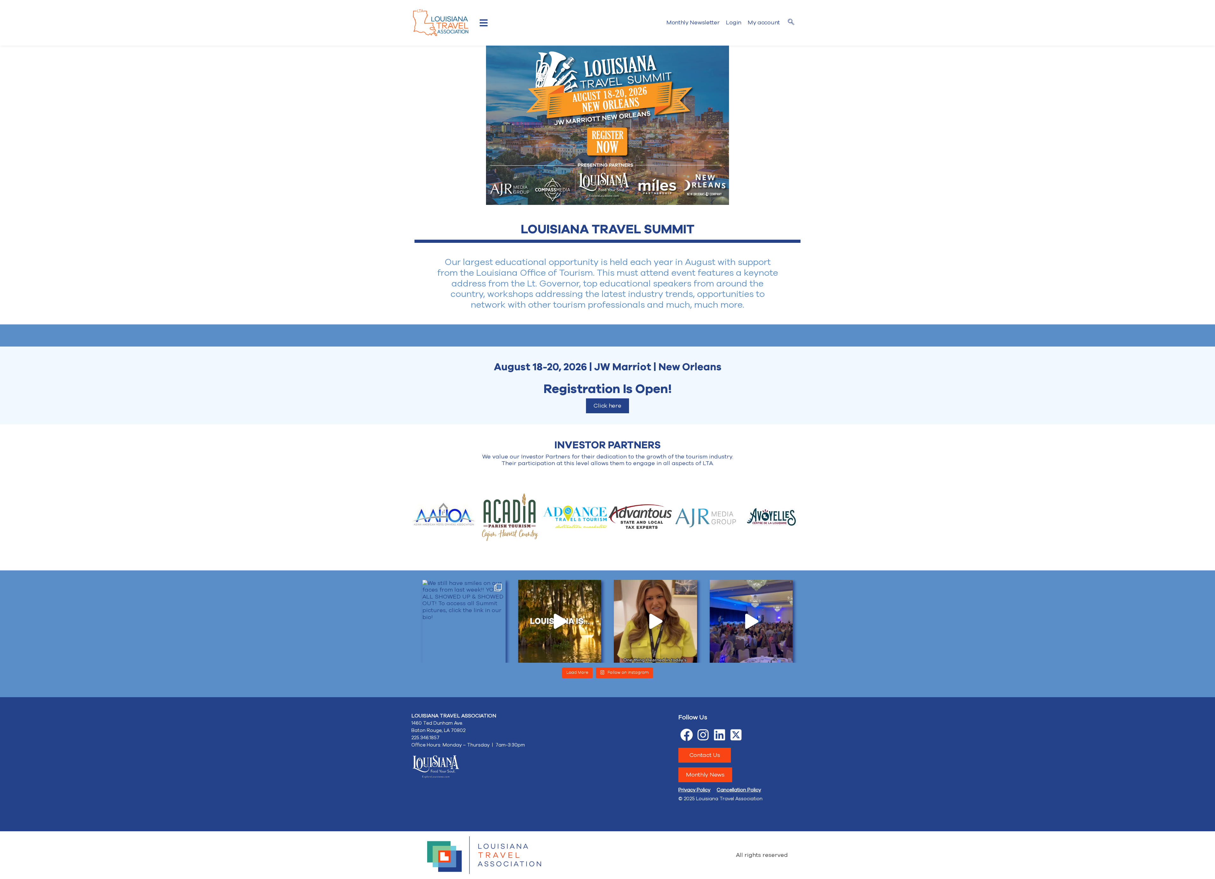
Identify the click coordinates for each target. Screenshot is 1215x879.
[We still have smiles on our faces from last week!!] (464, 621)
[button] (483, 23)
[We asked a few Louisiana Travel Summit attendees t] (559, 621)
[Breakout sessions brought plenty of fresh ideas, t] (655, 621)
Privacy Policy (694, 790)
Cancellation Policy (739, 790)
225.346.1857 (425, 738)
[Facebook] (686, 735)
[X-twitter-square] (736, 735)
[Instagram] (703, 735)
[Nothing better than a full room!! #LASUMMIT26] (751, 621)
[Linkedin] (719, 735)
